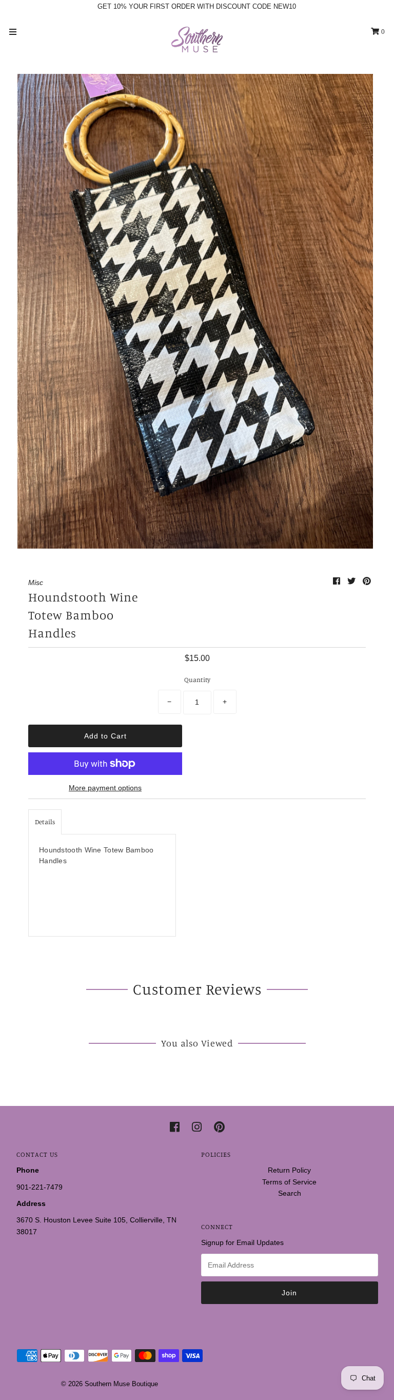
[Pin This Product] (367, 581)
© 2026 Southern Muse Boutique (109, 1384)
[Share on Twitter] (352, 581)
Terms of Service (289, 1182)
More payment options (105, 788)
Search (289, 1193)
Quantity (197, 679)
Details (45, 822)
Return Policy (289, 1170)
